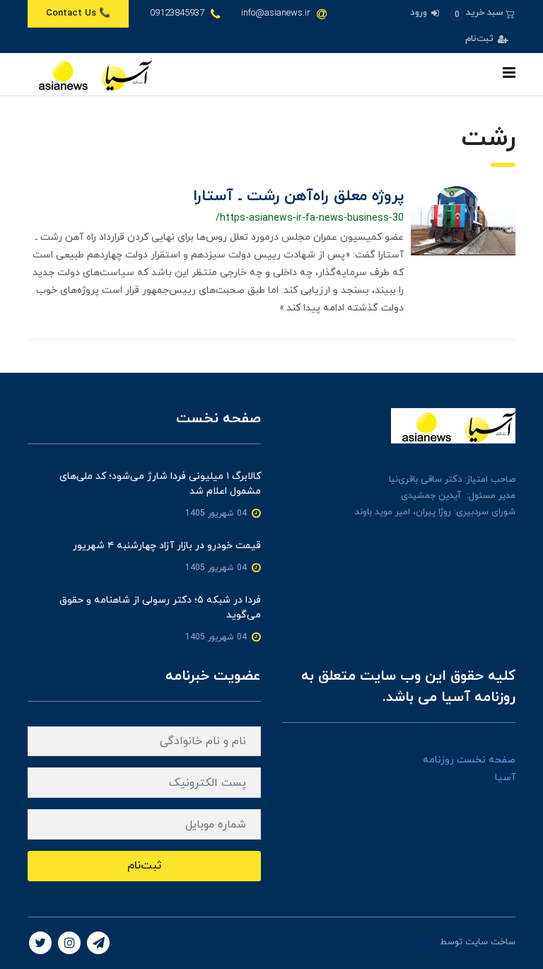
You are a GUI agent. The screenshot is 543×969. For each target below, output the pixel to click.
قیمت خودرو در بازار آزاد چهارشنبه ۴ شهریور (167, 545)
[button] (482, 13)
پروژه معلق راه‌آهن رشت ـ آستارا (298, 196)
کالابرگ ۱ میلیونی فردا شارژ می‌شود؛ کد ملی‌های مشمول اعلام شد (160, 484)
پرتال (428, 942)
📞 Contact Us (78, 13)
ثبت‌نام (480, 39)
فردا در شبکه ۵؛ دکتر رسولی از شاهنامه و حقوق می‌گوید (160, 607)
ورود (420, 12)
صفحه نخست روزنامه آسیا (469, 768)
